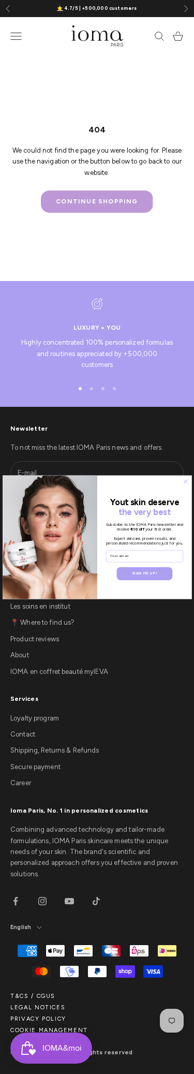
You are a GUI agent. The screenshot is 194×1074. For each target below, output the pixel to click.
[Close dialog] (185, 481)
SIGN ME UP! (144, 573)
